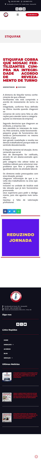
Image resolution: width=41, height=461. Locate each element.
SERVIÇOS (7, 358)
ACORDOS (7, 349)
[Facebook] (17, 8)
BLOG (6, 353)
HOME (6, 340)
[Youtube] (23, 8)
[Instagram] (20, 8)
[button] (17, 15)
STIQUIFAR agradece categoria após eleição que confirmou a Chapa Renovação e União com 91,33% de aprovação (25, 375)
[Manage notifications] (36, 456)
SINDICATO (8, 345)
